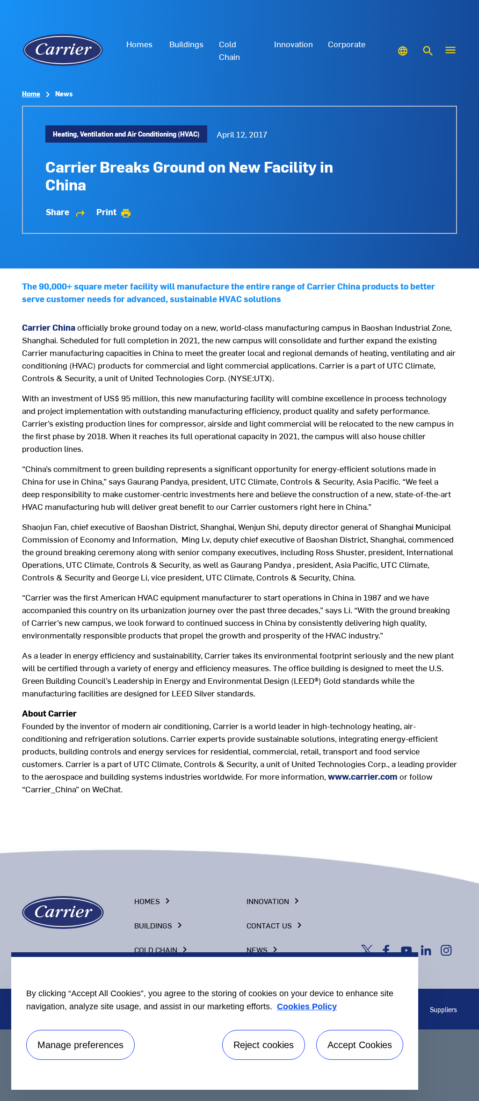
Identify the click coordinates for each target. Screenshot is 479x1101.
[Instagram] (447, 949)
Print (113, 212)
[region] (214, 1021)
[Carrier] (63, 911)
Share (66, 212)
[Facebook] (388, 949)
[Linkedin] (428, 949)
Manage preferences (80, 1045)
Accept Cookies (359, 1045)
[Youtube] (408, 949)
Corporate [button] (346, 44)
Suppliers (443, 1009)
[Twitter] (368, 949)
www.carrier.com (363, 776)
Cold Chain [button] (229, 50)
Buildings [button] (186, 44)
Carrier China (48, 327)
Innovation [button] (293, 44)
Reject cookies (263, 1045)
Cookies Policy (307, 1006)
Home (31, 93)
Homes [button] (139, 44)
